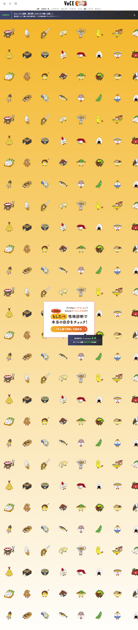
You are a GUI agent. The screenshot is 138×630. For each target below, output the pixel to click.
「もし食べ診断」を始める (68, 329)
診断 (38, 9)
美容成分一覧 (45, 9)
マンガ (80, 9)
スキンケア (64, 9)
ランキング (72, 9)
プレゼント (98, 9)
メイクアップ (55, 9)
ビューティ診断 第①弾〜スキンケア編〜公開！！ (34, 13)
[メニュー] (4, 4)
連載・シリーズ (88, 9)
